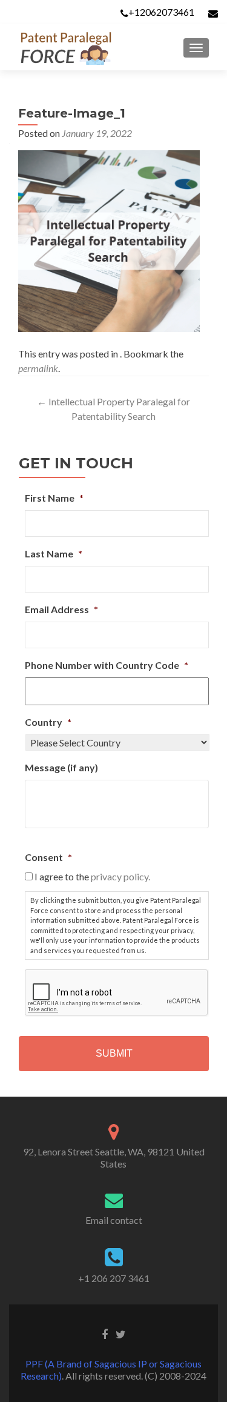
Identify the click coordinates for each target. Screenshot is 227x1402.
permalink (38, 368)
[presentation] (117, 993)
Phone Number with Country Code (106, 665)
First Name (54, 497)
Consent (48, 857)
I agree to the (92, 876)
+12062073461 (161, 12)
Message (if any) (61, 767)
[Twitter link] (121, 1333)
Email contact (113, 1220)
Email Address (61, 609)
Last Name (53, 553)
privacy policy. (120, 876)
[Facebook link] (105, 1333)
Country (48, 722)
